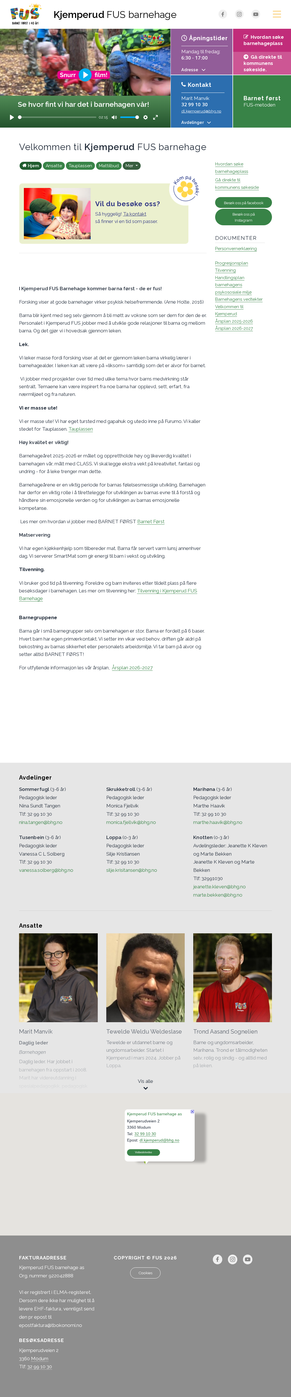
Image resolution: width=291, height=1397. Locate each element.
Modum (39, 1358)
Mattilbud (109, 165)
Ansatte (54, 165)
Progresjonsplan (231, 263)
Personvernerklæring (236, 248)
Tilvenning (225, 270)
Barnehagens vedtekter (239, 299)
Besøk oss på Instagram (243, 217)
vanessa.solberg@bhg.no (46, 870)
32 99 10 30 (194, 104)
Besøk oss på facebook (243, 203)
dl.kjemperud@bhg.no (201, 111)
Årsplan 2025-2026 (234, 321)
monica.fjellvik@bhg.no (131, 822)
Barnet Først (151, 521)
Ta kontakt (134, 214)
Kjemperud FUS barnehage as (154, 1114)
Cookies (145, 1273)
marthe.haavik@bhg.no (217, 822)
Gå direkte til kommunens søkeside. (263, 63)
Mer (130, 165)
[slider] (57, 117)
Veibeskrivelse (143, 1152)
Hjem (33, 165)
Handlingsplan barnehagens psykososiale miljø (233, 285)
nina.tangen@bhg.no (41, 822)
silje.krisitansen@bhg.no (131, 870)
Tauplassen (80, 165)
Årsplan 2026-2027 (132, 667)
